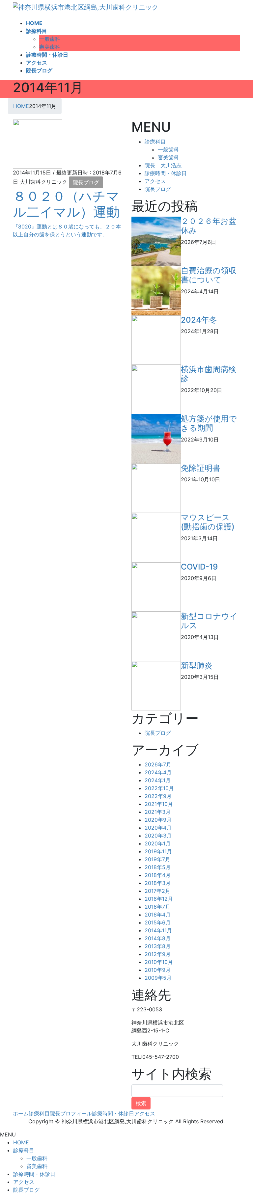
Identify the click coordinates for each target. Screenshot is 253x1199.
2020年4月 (158, 827)
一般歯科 (49, 39)
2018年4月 (158, 875)
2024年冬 (199, 320)
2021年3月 (158, 812)
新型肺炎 (196, 665)
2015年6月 (158, 922)
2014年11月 (158, 930)
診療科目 (155, 141)
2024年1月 (158, 780)
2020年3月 (158, 835)
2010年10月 (159, 962)
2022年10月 (159, 788)
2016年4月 (158, 914)
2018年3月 (158, 883)
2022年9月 (158, 796)
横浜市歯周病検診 (208, 374)
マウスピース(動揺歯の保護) (208, 522)
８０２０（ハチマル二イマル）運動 (66, 204)
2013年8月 (158, 946)
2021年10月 (159, 804)
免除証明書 (200, 468)
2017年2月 (157, 891)
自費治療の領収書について (209, 275)
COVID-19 (199, 567)
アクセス (155, 181)
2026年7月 (158, 764)
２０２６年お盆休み (209, 225)
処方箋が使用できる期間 (209, 423)
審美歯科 (49, 46)
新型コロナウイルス (209, 620)
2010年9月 (158, 970)
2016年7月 (157, 906)
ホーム (21, 1113)
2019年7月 (157, 859)
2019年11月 (158, 851)
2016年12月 (159, 898)
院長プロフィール (71, 1113)
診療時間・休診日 (166, 173)
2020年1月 (158, 843)
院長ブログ (86, 182)
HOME (21, 1142)
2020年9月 (158, 819)
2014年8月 (158, 938)
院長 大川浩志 (163, 165)
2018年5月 (158, 867)
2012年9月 (158, 954)
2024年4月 (158, 772)
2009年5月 (158, 977)
